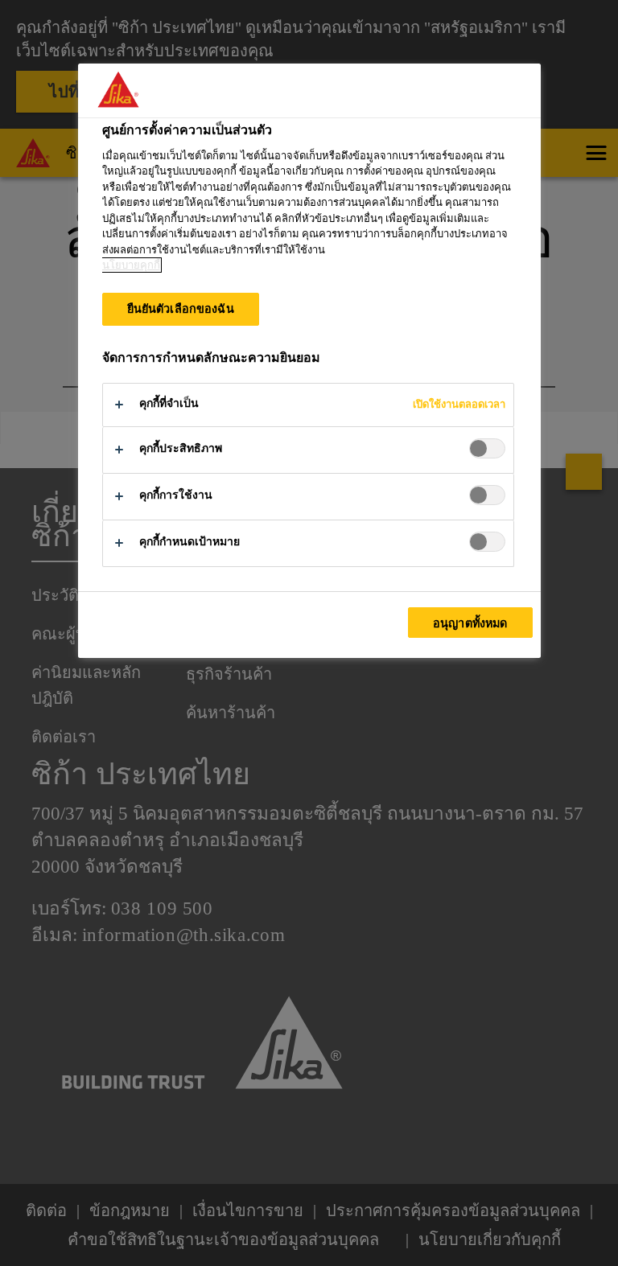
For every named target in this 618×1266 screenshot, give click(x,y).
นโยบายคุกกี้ (131, 265)
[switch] (487, 448)
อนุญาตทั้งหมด (470, 623)
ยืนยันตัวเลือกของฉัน (180, 308)
